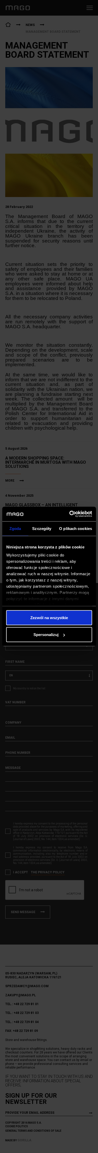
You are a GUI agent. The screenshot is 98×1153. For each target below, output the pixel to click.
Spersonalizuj (46, 634)
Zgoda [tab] (15, 528)
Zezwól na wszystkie (49, 617)
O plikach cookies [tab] (75, 528)
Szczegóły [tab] (41, 528)
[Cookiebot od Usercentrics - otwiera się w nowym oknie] (70, 514)
